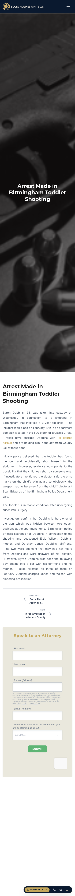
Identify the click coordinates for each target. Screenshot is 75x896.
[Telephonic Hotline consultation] (54, 889)
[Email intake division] (60, 889)
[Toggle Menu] (68, 6)
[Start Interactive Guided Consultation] (67, 889)
